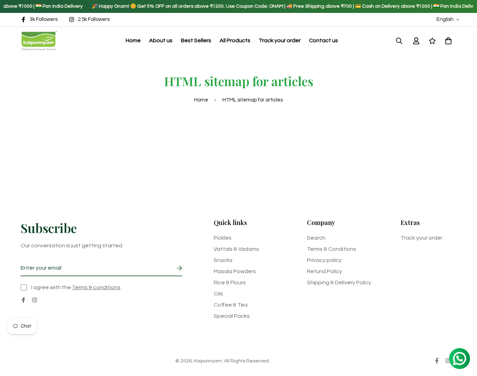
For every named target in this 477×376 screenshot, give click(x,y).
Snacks (223, 260)
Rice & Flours (230, 282)
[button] (447, 40)
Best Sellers (196, 40)
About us (161, 40)
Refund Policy (324, 271)
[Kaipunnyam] (39, 40)
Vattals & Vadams (236, 249)
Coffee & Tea (231, 305)
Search (316, 238)
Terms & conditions (96, 287)
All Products (235, 40)
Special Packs (232, 316)
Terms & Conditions (331, 249)
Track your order (280, 40)
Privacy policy (324, 260)
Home (133, 40)
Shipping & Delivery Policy (339, 282)
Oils (218, 293)
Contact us (323, 40)
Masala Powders (235, 271)
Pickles (223, 238)
